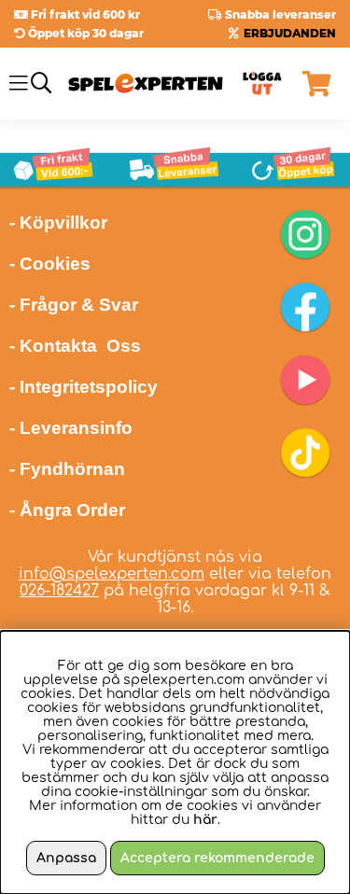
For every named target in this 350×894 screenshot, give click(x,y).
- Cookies (50, 263)
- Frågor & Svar (73, 304)
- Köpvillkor (58, 222)
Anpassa (66, 858)
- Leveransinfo (71, 428)
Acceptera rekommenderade (217, 858)
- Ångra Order (67, 510)
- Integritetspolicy (83, 387)
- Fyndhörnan (67, 469)
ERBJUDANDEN (290, 33)
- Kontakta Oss (75, 346)
